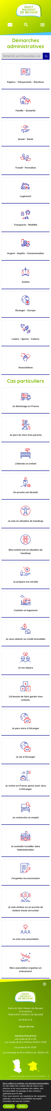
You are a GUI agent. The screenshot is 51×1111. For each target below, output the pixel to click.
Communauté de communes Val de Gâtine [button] (28, 1076)
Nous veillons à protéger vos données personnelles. (26, 1083)
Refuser (22, 1106)
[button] (42, 24)
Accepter (9, 1106)
